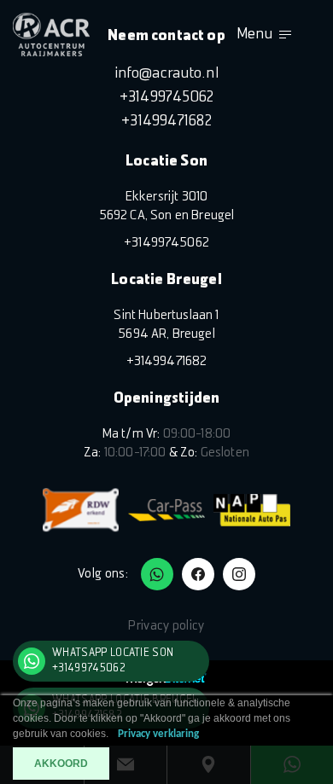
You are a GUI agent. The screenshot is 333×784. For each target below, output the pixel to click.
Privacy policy (166, 626)
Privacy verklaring (158, 734)
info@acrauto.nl (166, 74)
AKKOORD (61, 763)
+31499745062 (167, 98)
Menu (254, 34)
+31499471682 (166, 121)
